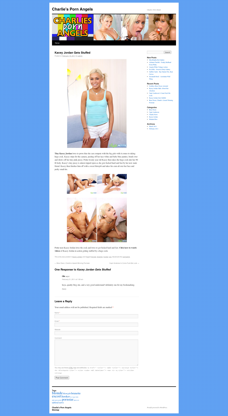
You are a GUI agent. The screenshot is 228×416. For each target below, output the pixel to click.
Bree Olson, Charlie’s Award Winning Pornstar (72, 263)
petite (59, 400)
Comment (58, 338)
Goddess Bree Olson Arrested (158, 86)
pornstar (67, 399)
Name (57, 312)
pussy (75, 400)
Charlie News (153, 114)
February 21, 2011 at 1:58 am (72, 279)
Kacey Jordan (77, 257)
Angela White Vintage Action (158, 67)
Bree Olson (152, 110)
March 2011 (153, 126)
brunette (76, 393)
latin (77, 397)
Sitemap (55, 409)
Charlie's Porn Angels (72, 9)
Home (57, 43)
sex (110, 257)
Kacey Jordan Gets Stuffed (157, 98)
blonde (93, 257)
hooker (105, 257)
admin (80, 56)
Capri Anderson (154, 112)
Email (57, 321)
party (56, 400)
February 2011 (153, 129)
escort (56, 395)
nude (53, 400)
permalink (126, 257)
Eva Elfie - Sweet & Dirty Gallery (159, 69)
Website (57, 329)
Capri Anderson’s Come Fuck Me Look (124, 263)
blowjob (100, 257)
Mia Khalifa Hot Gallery (156, 60)
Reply (64, 289)
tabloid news (58, 402)
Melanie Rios (153, 119)
